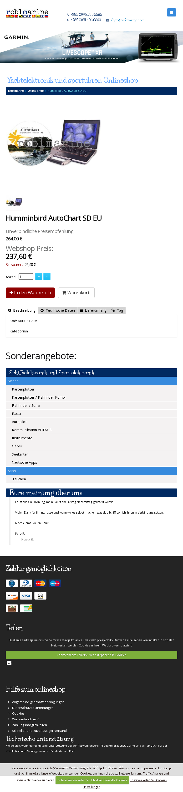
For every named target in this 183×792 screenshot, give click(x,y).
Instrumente (21, 437)
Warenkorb (78, 292)
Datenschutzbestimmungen (31, 707)
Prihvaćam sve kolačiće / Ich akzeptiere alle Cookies (91, 655)
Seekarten (20, 454)
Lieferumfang (95, 310)
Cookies (17, 713)
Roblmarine (16, 90)
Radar (16, 413)
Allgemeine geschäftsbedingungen (36, 702)
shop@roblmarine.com (127, 20)
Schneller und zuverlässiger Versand (38, 730)
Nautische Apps (24, 462)
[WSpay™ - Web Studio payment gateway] (41, 598)
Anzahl (11, 276)
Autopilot (19, 421)
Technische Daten (59, 310)
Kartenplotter (23, 389)
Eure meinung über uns (45, 492)
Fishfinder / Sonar (26, 405)
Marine (13, 381)
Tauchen (18, 479)
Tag (119, 310)
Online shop (36, 90)
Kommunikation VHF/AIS (31, 429)
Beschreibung (23, 310)
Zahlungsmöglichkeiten (28, 725)
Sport (12, 470)
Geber (16, 446)
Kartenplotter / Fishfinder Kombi (38, 397)
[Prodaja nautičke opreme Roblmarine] (27, 12)
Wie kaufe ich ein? (24, 719)
